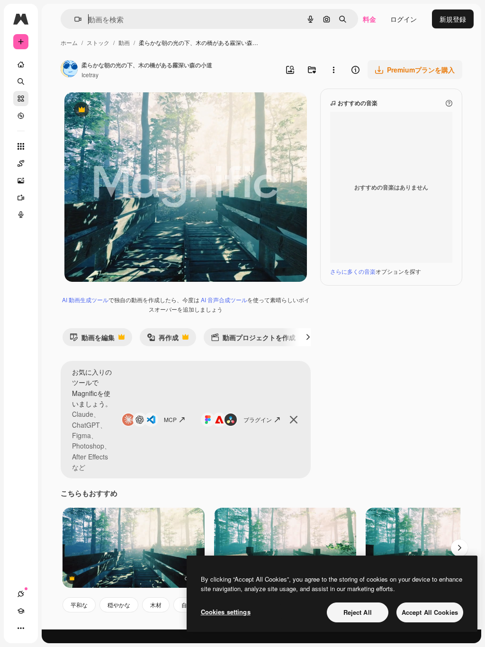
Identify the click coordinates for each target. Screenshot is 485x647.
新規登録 (453, 19)
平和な (79, 605)
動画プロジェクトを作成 (253, 339)
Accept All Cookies (430, 612)
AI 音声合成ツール (224, 300)
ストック (98, 42)
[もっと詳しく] (20, 115)
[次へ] (307, 337)
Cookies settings (226, 611)
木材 (156, 605)
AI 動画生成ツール (85, 300)
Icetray (90, 75)
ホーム (69, 42)
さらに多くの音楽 (353, 271)
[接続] (20, 594)
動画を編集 (92, 339)
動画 (124, 42)
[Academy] (20, 611)
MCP (170, 419)
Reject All (357, 612)
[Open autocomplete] (74, 19)
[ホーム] (20, 64)
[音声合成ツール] (20, 214)
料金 (369, 19)
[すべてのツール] (20, 146)
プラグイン (257, 419)
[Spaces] (20, 163)
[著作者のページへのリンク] (69, 69)
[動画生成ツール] (20, 197)
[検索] (20, 81)
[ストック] (20, 98)
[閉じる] (293, 419)
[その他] (20, 628)
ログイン (403, 19)
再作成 (163, 339)
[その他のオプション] (333, 69)
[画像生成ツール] (20, 180)
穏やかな (119, 605)
